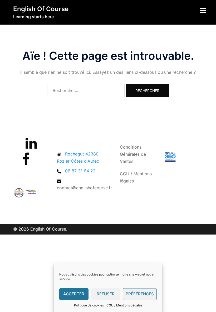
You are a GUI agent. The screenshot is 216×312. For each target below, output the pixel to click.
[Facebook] (26, 162)
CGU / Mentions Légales (124, 305)
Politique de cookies (89, 305)
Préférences (140, 293)
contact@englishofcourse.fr (84, 187)
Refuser (106, 293)
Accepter (73, 293)
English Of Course (40, 9)
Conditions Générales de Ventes (133, 154)
